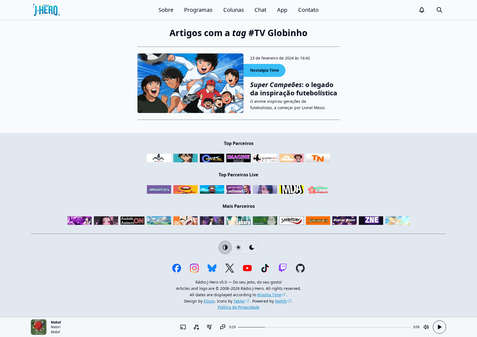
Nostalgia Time (264, 70)
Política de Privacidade (238, 307)
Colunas (233, 10)
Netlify (281, 301)
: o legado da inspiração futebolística (293, 89)
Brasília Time (269, 294)
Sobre (165, 10)
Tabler (239, 301)
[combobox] (196, 327)
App (282, 10)
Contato (308, 10)
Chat (260, 10)
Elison (209, 301)
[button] (421, 10)
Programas (198, 10)
